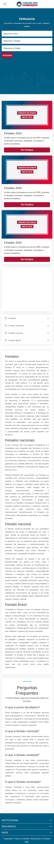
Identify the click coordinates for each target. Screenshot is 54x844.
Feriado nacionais (16, 325)
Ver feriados (27, 150)
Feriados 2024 (13, 133)
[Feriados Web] (27, 4)
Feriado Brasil (14, 340)
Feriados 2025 (13, 188)
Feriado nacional (15, 333)
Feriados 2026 (13, 242)
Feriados (12, 318)
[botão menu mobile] (5, 4)
